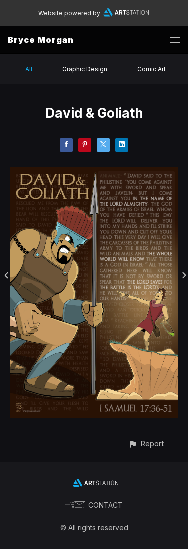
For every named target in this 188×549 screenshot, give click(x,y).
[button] (146, 443)
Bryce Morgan (41, 40)
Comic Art (151, 69)
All (28, 69)
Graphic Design (84, 69)
